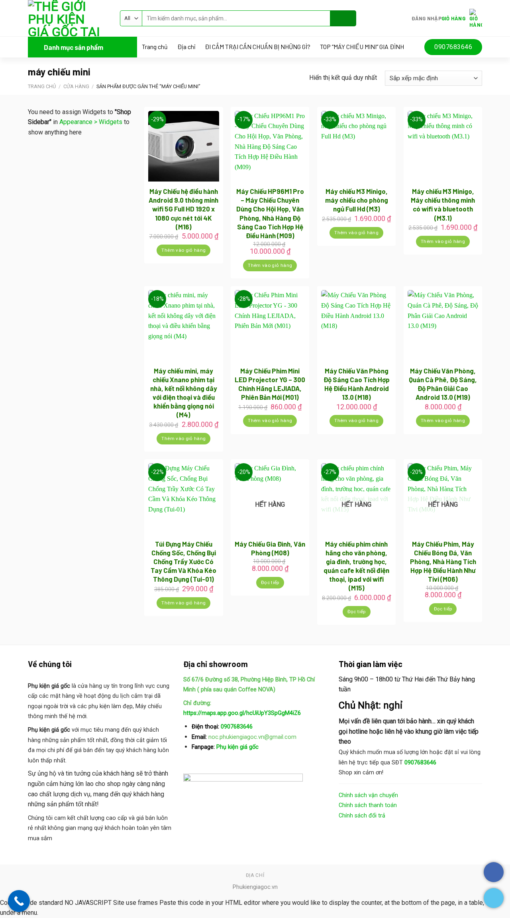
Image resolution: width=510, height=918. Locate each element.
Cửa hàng (76, 86)
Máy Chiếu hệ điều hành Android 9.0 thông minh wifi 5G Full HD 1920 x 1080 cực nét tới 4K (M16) (183, 208)
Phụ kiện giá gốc (237, 747)
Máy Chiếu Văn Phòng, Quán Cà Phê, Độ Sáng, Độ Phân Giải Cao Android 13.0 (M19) (443, 384)
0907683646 (237, 726)
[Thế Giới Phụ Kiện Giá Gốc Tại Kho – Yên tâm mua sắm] (68, 18)
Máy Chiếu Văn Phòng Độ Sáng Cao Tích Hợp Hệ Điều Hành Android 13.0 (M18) (357, 384)
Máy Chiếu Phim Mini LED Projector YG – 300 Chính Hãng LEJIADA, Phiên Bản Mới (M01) (270, 384)
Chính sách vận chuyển (368, 795)
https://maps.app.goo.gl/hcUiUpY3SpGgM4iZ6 (242, 713)
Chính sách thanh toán (368, 805)
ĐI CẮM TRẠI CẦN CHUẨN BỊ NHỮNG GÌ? (257, 46)
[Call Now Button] (19, 901)
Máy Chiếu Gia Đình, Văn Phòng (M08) (270, 548)
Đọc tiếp (270, 582)
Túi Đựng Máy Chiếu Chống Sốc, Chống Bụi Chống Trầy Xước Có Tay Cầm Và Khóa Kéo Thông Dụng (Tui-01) (183, 561)
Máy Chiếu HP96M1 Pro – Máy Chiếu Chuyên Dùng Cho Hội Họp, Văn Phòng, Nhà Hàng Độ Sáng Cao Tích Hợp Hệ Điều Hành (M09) (270, 213)
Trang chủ (155, 46)
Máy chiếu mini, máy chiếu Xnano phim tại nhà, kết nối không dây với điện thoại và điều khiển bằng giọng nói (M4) (183, 393)
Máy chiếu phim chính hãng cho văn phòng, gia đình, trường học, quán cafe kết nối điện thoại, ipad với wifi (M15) (356, 566)
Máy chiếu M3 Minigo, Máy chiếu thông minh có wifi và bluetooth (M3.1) (443, 204)
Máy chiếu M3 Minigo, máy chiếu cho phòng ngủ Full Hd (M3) (356, 200)
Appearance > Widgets (90, 122)
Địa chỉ (186, 46)
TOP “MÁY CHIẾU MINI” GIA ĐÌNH (362, 46)
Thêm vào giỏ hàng (183, 250)
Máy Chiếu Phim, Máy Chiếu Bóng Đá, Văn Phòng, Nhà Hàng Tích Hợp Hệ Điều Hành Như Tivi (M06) (443, 561)
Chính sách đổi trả (362, 815)
